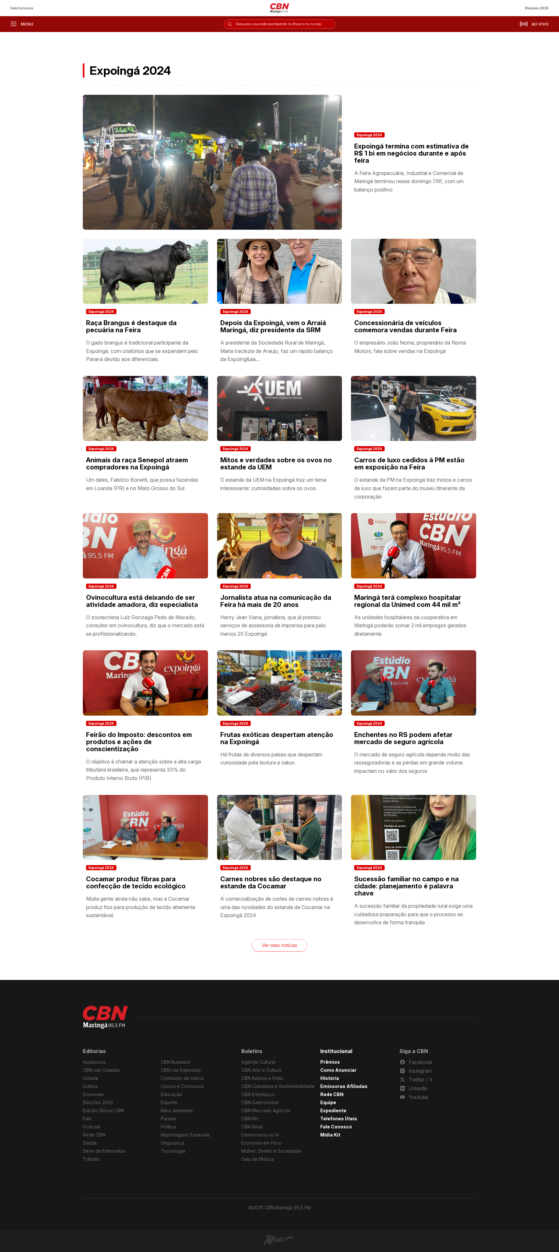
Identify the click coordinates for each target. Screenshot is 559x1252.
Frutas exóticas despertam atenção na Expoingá (276, 738)
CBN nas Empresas (181, 1070)
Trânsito (91, 1159)
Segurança (172, 1143)
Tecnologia (173, 1151)
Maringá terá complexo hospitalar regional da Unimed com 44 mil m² (407, 601)
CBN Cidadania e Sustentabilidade (277, 1086)
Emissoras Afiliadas (343, 1086)
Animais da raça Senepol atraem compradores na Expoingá (137, 463)
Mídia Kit (330, 1134)
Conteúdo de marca (182, 1078)
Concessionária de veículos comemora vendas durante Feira (405, 326)
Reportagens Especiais (185, 1134)
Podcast (91, 1126)
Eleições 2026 (537, 8)
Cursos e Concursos (182, 1086)
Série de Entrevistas (104, 1151)
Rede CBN (94, 1134)
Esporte (169, 1102)
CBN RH (249, 1118)
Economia (93, 1094)
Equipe (328, 1102)
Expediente (333, 1110)
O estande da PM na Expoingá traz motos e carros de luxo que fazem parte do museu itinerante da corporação (413, 488)
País (87, 1118)
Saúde (90, 1143)
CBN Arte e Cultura (261, 1070)
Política (168, 1126)
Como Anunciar (338, 1070)
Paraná (168, 1118)
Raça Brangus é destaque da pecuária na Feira (131, 326)
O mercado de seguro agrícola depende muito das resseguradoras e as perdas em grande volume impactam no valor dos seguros (412, 762)
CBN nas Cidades (101, 1070)
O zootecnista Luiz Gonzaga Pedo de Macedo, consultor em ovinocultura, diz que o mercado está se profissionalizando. (145, 625)
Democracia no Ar (260, 1134)
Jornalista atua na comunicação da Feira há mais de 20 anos (275, 601)
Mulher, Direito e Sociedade (271, 1151)
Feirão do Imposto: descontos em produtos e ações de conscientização (139, 742)
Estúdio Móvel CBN (103, 1110)
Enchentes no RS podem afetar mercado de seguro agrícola (403, 738)
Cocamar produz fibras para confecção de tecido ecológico (136, 882)
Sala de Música (257, 1159)
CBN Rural (252, 1126)
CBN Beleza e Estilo (262, 1078)
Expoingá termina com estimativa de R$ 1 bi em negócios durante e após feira (411, 153)
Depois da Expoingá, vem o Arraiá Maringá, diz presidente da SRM (273, 326)
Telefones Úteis (338, 1118)
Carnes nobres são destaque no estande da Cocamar (271, 882)
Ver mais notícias (279, 945)
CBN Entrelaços (257, 1094)
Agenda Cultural (258, 1062)
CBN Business (175, 1062)
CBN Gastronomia (260, 1102)
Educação (171, 1094)
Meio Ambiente (177, 1110)
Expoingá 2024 (369, 135)
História (329, 1078)
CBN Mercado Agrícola (265, 1110)
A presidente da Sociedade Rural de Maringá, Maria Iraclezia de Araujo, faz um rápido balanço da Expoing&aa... (276, 350)
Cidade (90, 1078)
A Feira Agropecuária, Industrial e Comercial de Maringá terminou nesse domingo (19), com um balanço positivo (409, 181)
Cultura (90, 1086)
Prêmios (330, 1062)
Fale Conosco (21, 8)
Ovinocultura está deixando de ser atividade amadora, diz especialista (142, 601)
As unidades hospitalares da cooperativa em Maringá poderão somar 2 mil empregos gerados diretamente (410, 625)
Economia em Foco (261, 1143)
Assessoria (94, 1062)
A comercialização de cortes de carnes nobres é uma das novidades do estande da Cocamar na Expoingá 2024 (276, 906)
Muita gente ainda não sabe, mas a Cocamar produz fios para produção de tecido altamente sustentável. (140, 906)
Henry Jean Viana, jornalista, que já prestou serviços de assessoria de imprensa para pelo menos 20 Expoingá (273, 625)
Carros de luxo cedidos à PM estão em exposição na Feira (409, 463)
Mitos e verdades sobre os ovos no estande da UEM (276, 463)
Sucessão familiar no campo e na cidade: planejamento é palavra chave (406, 886)
